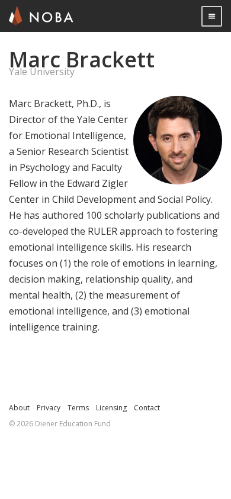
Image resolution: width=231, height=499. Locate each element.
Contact (147, 408)
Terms (78, 408)
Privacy (48, 408)
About (19, 408)
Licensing (111, 408)
